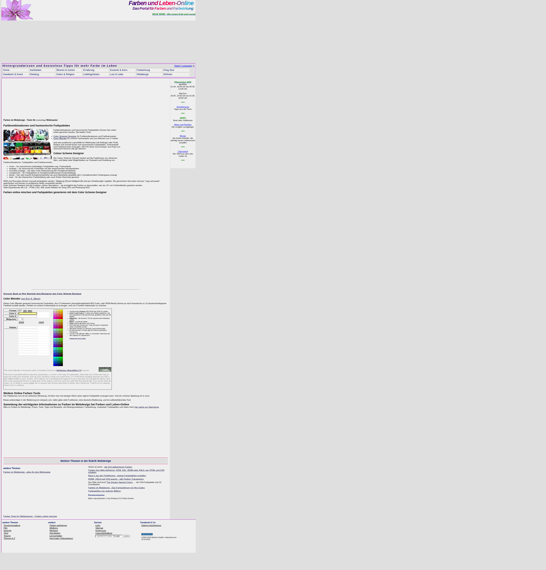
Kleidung (34, 74)
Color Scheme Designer (64, 136)
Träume (7, 536)
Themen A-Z (9, 538)
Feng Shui (169, 70)
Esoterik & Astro (118, 70)
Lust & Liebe (116, 74)
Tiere (6, 533)
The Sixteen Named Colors (119, 482)
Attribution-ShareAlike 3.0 (68, 370)
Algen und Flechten (183, 124)
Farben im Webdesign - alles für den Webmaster (26, 472)
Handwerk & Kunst (13, 74)
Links (97, 525)
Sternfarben (54, 533)
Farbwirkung (143, 70)
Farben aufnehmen (58, 525)
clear (41, 322)
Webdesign (143, 74)
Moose (183, 136)
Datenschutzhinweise (151, 525)
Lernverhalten (55, 536)
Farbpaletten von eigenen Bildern (104, 491)
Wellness (53, 528)
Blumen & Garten (66, 70)
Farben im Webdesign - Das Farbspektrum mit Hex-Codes (116, 488)
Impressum (100, 530)
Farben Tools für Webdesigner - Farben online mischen (30, 516)
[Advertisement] (98, 42)
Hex (20, 311)
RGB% (29, 311)
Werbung (53, 530)
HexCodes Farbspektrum (61, 538)
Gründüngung (183, 107)
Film (6, 528)
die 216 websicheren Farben (118, 467)
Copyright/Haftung (103, 533)
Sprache (7, 530)
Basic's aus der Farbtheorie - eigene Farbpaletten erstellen (117, 476)
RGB (24, 311)
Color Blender (60, 138)
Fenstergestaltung (12, 525)
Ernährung (88, 70)
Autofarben (35, 70)
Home (6, 70)
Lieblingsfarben (91, 74)
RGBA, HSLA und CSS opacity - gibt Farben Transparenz (116, 479)
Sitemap (99, 528)
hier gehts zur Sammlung (147, 407)
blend (21, 322)
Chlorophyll (183, 151)
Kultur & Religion (65, 74)
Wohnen (168, 74)
